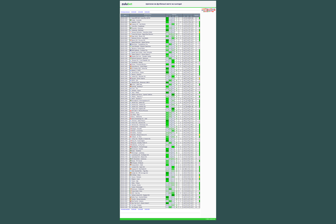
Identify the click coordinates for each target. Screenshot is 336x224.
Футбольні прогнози (125, 11)
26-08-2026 (147, 11)
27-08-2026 (140, 11)
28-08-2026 (133, 11)
